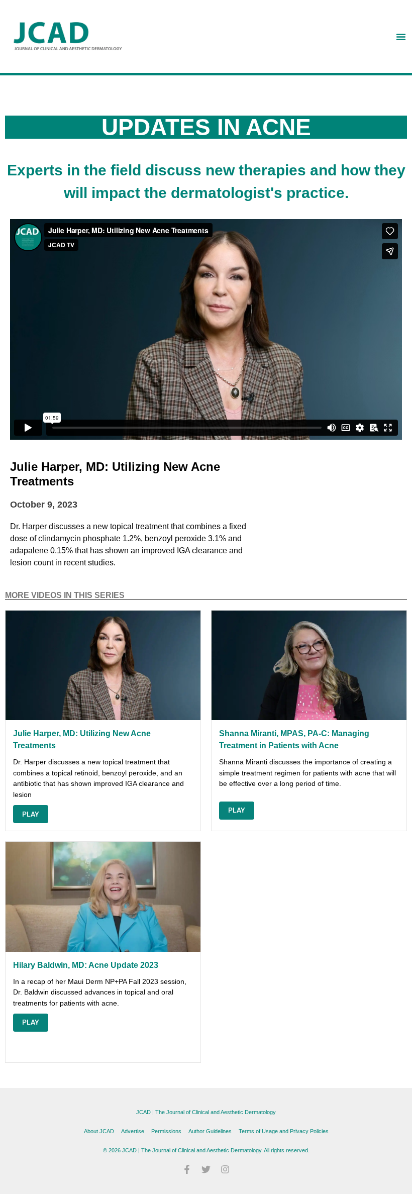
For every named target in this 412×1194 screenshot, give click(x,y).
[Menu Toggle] (401, 37)
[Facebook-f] (186, 1169)
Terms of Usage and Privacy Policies (284, 1131)
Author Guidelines (210, 1131)
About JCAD (99, 1131)
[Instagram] (225, 1169)
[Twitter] (206, 1169)
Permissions (166, 1131)
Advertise (132, 1131)
